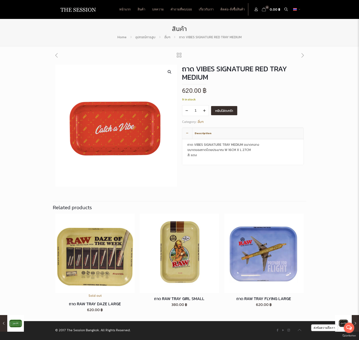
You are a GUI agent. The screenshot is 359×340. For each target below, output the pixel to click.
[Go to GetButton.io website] (349, 335)
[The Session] (78, 9)
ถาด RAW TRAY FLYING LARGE (263, 298)
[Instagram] (288, 330)
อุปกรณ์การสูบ (145, 37)
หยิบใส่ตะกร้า (224, 110)
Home (122, 37)
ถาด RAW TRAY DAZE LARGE (95, 304)
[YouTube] (283, 330)
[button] (170, 72)
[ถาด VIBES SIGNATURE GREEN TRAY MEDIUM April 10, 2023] (12, 323)
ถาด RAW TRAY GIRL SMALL (179, 298)
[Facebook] (277, 330)
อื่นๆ (167, 37)
